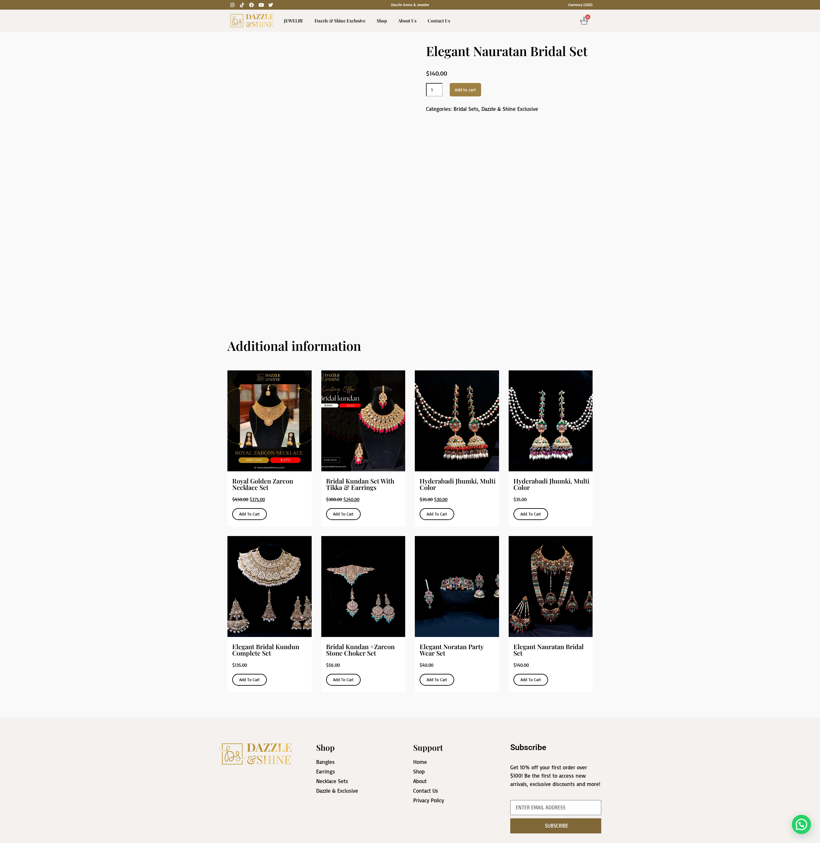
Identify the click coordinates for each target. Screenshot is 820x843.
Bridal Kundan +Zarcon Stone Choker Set (360, 649)
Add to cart (465, 90)
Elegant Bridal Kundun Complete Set (265, 649)
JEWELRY (293, 21)
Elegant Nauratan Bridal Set (548, 649)
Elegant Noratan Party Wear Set (451, 649)
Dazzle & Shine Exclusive (340, 21)
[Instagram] (232, 5)
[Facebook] (251, 5)
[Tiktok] (242, 5)
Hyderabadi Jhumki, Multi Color (458, 484)
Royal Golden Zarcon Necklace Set (262, 484)
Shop (382, 21)
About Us (407, 21)
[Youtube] (261, 5)
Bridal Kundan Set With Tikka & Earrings (360, 484)
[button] (801, 824)
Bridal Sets (466, 108)
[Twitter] (270, 5)
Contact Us (439, 21)
